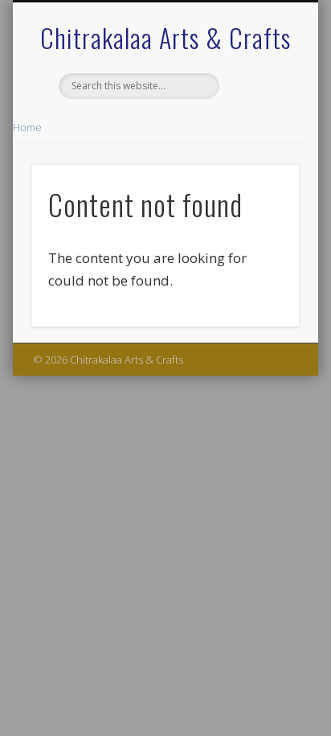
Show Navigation (259, 144)
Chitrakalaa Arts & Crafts (165, 37)
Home (27, 127)
